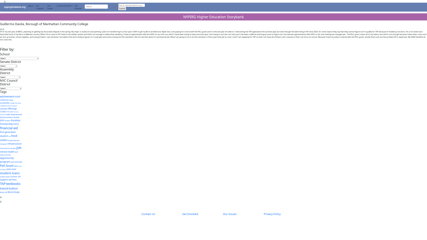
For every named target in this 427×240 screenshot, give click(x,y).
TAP (3, 183)
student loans (10, 173)
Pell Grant (7, 166)
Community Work (64, 6)
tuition (13, 188)
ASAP (17, 96)
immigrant (3, 144)
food (9, 136)
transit (4, 188)
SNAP (13, 169)
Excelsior (7, 121)
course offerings (8, 108)
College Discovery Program (8, 106)
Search (114, 6)
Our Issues (50, 7)
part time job (16, 162)
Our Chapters (40, 7)
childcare (4, 100)
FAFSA (16, 124)
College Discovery (15, 103)
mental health (7, 151)
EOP (2, 120)
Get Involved (78, 7)
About (30, 6)
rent (16, 166)
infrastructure (14, 143)
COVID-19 (4, 111)
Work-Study (13, 192)
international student (8, 148)
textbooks (13, 184)
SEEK (9, 169)
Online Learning (5, 155)
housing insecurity (13, 140)
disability (16, 117)
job (18, 147)
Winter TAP (3, 192)
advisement (7, 96)
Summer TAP (15, 176)
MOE (16, 152)
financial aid (9, 128)
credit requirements (13, 114)
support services (8, 179)
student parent (5, 177)
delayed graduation (6, 117)
